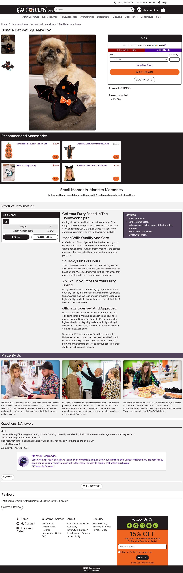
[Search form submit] (132, 9)
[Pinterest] (136, 525)
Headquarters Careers (78, 533)
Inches (16, 237)
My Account (27, 523)
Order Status (48, 526)
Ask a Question (91, 486)
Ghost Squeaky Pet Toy (26, 165)
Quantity (173, 54)
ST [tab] (6, 222)
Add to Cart (144, 72)
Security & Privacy (102, 526)
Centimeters (44, 237)
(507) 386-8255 (126, 2)
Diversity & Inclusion (77, 530)
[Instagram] (142, 525)
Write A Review (12, 507)
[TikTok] (155, 525)
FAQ (44, 536)
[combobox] (91, 9)
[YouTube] (149, 525)
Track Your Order (24, 530)
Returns (46, 530)
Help (164, 2)
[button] (147, 9)
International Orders (52, 533)
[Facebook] (129, 525)
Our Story (72, 526)
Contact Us (146, 2)
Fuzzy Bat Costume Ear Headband (92, 165)
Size (112, 54)
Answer (7, 477)
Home (24, 519)
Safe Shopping (100, 523)
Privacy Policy (100, 530)
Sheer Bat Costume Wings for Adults (93, 144)
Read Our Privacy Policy (142, 563)
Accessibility (73, 536)
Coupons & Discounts (78, 523)
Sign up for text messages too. (137, 552)
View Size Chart (144, 65)
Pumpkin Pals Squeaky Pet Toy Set (31, 144)
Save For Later (144, 79)
